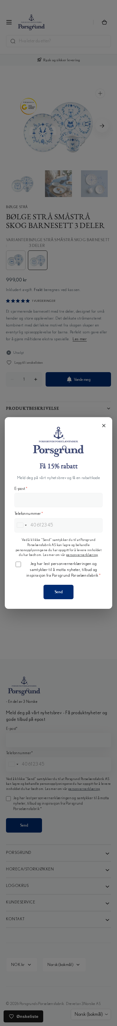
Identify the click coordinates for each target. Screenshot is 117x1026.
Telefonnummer (28, 513)
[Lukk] (104, 425)
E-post (21, 489)
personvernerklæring (82, 555)
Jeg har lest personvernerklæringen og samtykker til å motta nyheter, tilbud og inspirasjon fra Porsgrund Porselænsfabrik (63, 570)
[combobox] (21, 525)
